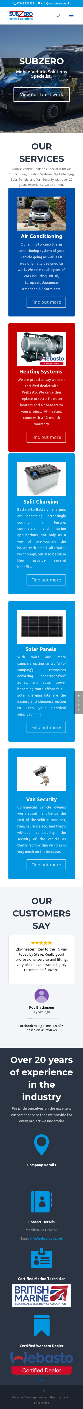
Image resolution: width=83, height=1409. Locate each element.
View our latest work (41, 94)
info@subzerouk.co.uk (46, 1238)
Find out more (46, 302)
